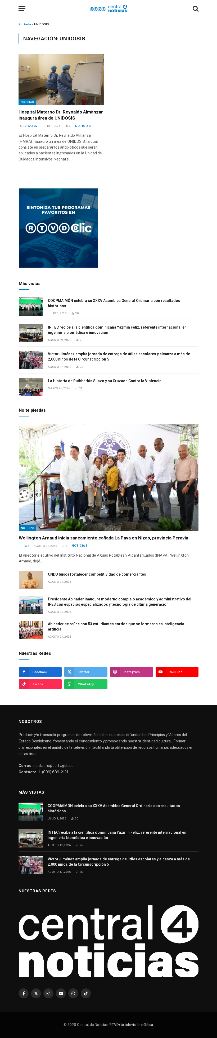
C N (27, 545)
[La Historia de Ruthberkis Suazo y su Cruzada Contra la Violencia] (31, 387)
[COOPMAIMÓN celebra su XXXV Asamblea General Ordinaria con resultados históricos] (31, 306)
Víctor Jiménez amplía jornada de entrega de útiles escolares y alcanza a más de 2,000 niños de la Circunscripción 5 (119, 356)
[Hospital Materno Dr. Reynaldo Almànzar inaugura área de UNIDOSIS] (61, 79)
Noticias (27, 101)
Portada (25, 24)
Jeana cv (31, 126)
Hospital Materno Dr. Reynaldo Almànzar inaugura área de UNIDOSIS (61, 115)
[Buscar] (195, 9)
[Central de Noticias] (108, 8)
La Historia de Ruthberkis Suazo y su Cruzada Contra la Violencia (104, 381)
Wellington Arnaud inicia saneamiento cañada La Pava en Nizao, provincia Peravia (103, 538)
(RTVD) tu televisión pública (130, 1025)
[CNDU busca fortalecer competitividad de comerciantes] (31, 580)
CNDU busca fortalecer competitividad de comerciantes (97, 574)
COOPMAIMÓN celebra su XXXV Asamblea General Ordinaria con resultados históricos (114, 303)
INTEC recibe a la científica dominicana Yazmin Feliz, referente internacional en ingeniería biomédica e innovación (117, 330)
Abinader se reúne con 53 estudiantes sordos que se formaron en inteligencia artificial (116, 626)
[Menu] (22, 9)
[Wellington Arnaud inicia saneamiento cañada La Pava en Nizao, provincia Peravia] (108, 477)
